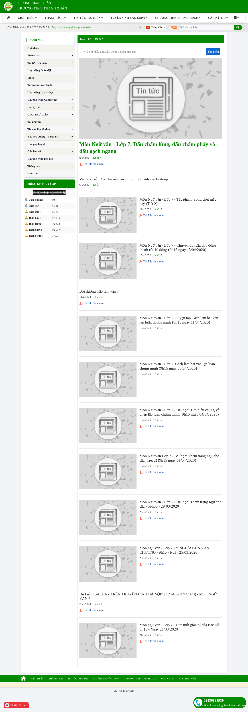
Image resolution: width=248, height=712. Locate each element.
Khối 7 (99, 39)
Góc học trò (34, 151)
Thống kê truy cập (41, 183)
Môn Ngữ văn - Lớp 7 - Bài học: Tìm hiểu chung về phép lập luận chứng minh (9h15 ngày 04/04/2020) (179, 412)
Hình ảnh (32, 173)
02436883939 (214, 700)
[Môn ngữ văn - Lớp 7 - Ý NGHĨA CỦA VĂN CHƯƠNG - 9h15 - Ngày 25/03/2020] (108, 563)
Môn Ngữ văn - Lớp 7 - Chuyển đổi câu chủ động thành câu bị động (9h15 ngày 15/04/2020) (177, 247)
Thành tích (54, 17)
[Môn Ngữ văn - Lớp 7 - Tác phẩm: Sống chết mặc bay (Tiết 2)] (108, 215)
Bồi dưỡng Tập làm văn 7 (99, 291)
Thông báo (33, 166)
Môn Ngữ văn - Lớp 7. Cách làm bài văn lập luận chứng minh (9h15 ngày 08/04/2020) (177, 366)
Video (30, 77)
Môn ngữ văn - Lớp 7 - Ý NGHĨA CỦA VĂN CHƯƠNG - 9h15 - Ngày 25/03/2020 (174, 550)
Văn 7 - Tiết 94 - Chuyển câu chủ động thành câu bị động (123, 179)
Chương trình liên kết (40, 158)
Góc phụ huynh (36, 144)
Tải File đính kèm (92, 163)
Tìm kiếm (213, 51)
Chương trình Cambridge (176, 17)
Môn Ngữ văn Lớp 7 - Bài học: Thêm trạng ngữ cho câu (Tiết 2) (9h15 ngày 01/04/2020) (179, 458)
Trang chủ (85, 39)
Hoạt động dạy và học (40, 92)
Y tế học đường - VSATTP (42, 136)
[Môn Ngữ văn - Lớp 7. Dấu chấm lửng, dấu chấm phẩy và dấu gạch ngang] (150, 98)
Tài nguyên (34, 121)
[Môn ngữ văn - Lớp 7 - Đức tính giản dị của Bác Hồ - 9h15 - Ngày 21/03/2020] (108, 640)
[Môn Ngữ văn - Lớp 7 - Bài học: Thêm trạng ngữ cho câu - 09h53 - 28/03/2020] (108, 517)
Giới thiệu (26, 17)
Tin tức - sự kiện (87, 17)
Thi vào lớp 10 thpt (38, 129)
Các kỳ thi (217, 17)
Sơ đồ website (126, 691)
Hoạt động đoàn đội (39, 70)
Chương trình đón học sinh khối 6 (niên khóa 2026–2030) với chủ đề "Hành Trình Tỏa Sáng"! (185, 27)
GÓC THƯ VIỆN (37, 114)
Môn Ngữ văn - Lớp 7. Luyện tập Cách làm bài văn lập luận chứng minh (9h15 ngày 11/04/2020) (178, 320)
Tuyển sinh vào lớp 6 (128, 17)
